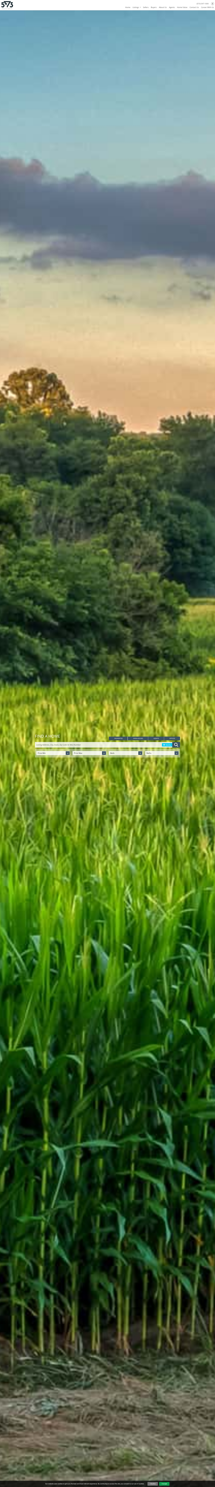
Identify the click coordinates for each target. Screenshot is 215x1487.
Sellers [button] (146, 7)
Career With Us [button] (207, 7)
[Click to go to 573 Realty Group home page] (7, 5)
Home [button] (127, 7)
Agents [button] (172, 7)
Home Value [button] (182, 7)
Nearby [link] (168, 745)
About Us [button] (163, 7)
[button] (118, 738)
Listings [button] (136, 7)
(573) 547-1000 (203, 3)
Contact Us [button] (194, 7)
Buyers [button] (154, 7)
